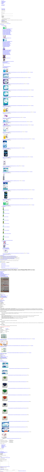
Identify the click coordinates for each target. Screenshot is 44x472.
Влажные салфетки (5, 67)
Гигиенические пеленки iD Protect (7, 45)
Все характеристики (2, 300)
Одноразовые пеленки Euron (6, 46)
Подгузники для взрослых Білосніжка (7, 34)
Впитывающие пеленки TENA (6, 42)
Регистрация (3, 5)
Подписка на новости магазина (3, 259)
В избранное (4, 73)
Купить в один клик (7, 466)
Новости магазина (3, 261)
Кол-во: (1, 456)
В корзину (29, 77)
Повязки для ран (5, 62)
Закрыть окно (3, 20)
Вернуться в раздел (2, 274)
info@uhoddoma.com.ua (2, 452)
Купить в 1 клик (4, 72)
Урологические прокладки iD (6, 53)
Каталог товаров (2, 24)
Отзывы (2, 3)
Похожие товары (2, 276)
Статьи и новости (2, 255)
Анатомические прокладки (6, 52)
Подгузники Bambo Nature (6, 248)
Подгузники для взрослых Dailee (6, 32)
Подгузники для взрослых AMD (6, 31)
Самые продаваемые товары (3, 361)
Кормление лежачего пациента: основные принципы (8, 258)
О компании (3, 2)
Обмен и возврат (3, 445)
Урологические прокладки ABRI (7, 50)
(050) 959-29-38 (3, 8)
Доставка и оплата (4, 1)
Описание (1, 275)
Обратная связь (2, 451)
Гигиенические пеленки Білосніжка (7, 43)
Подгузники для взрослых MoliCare (7, 30)
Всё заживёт (1, 301)
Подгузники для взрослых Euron (6, 29)
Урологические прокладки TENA (7, 54)
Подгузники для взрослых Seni (6, 33)
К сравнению (8, 72)
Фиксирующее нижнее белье (6, 51)
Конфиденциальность (4, 446)
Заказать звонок (3, 9)
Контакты (3, 447)
